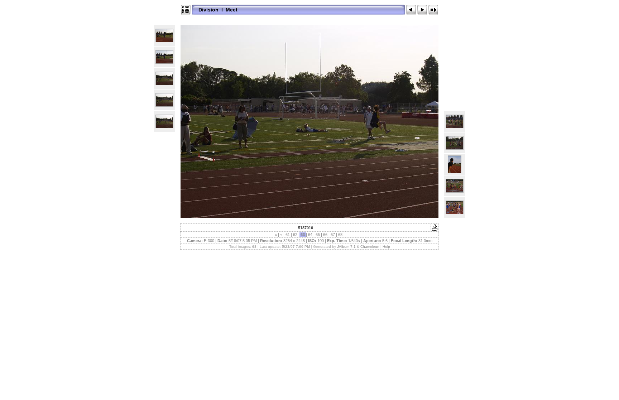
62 (295, 234)
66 (325, 234)
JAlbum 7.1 (346, 247)
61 (287, 234)
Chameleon (369, 247)
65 (318, 234)
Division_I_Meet (217, 10)
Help (386, 247)
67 (333, 234)
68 (340, 234)
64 (310, 234)
